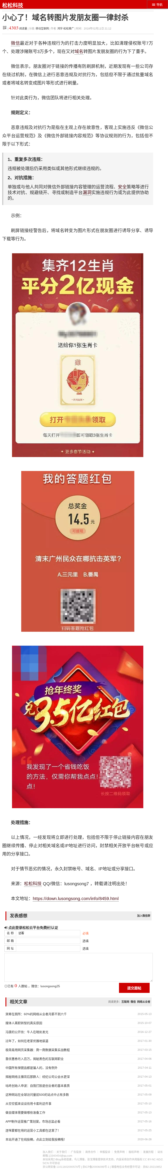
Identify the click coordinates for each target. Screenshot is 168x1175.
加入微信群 (143, 915)
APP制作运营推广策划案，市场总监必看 (32, 1121)
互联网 (125, 1001)
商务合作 (90, 1152)
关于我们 (61, 1152)
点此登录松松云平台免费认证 (32, 928)
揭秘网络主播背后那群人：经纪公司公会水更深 (37, 1076)
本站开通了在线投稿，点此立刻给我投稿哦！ (36, 1139)
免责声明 (119, 1152)
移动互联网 (42, 28)
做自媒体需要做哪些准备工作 (25, 1112)
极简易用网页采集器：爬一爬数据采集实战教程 (37, 1050)
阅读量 (18, 28)
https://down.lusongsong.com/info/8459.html (76, 898)
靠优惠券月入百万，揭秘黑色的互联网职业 (34, 1059)
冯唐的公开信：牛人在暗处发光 (26, 1032)
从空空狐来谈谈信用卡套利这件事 (28, 1103)
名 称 (10, 933)
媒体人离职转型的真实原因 (23, 1023)
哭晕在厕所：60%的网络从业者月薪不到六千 (36, 1014)
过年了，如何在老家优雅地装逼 (26, 1041)
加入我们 (48, 1152)
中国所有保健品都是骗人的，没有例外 (31, 1068)
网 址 (10, 948)
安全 (122, 187)
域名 (79, 51)
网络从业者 (143, 1001)
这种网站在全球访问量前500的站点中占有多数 (37, 1094)
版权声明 (134, 1152)
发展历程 (148, 1152)
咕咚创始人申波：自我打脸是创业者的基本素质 (37, 1085)
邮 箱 (10, 940)
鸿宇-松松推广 (65, 28)
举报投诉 (105, 1152)
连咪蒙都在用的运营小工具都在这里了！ (33, 1130)
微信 (15, 43)
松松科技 (12, 5)
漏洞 (87, 192)
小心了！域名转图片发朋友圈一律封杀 (65, 18)
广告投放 (76, 1152)
